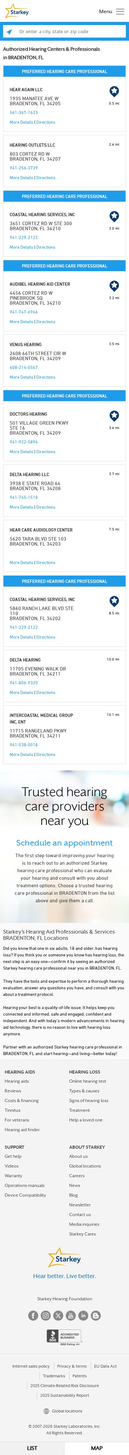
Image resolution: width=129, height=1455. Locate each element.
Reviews (13, 1090)
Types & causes (84, 1090)
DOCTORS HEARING (28, 414)
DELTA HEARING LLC (29, 474)
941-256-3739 (24, 167)
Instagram (46, 1316)
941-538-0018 (24, 744)
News (74, 1185)
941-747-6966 (24, 311)
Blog (73, 1195)
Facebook (33, 1316)
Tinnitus (12, 1110)
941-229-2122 (24, 237)
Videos (11, 1165)
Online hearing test (87, 1081)
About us (78, 1156)
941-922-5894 (24, 441)
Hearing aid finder (22, 1129)
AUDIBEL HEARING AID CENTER (40, 284)
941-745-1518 (24, 497)
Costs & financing (22, 1100)
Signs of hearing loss (88, 1100)
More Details (21, 122)
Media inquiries (84, 1224)
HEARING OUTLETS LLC (32, 145)
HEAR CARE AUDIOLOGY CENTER (41, 529)
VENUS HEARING (26, 344)
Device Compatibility (25, 1195)
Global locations (85, 1165)
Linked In (83, 1316)
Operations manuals (24, 1185)
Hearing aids (17, 1081)
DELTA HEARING (25, 659)
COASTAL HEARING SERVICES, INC (42, 214)
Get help (13, 1156)
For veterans (17, 1119)
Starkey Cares (82, 1233)
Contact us (80, 1214)
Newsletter (80, 1204)
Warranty (13, 1175)
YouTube (71, 1316)
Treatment (79, 1110)
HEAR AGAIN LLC (26, 89)
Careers (77, 1175)
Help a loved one (86, 1119)
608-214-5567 (24, 367)
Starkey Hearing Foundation (64, 1298)
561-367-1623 (24, 112)
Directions (45, 122)
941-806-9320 (24, 682)
